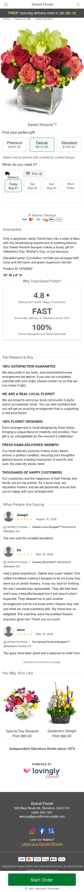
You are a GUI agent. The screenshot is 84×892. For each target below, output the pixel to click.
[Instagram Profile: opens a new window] (33, 831)
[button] (75, 882)
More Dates (71, 186)
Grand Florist (42, 4)
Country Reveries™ (44, 562)
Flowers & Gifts (22, 18)
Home (6, 18)
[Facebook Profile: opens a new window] (42, 831)
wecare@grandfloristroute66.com (42, 816)
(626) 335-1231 (42, 812)
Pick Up (37, 173)
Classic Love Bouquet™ (47, 527)
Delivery (13, 176)
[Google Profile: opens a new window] (51, 831)
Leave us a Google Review (42, 844)
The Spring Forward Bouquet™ (51, 642)
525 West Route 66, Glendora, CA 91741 (42, 808)
